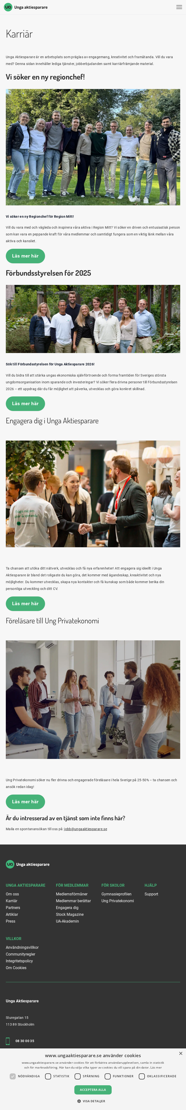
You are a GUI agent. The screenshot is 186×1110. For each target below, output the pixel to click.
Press (10, 921)
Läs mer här (25, 256)
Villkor (13, 938)
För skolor (112, 885)
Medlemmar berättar (73, 901)
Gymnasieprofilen (116, 894)
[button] (93, 1101)
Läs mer (156, 1067)
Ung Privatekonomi (117, 901)
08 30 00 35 (25, 1041)
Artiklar (12, 914)
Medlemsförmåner (71, 894)
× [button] (180, 1053)
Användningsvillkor (22, 947)
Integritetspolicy (19, 961)
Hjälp (151, 885)
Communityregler (20, 954)
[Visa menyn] (179, 7)
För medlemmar (72, 885)
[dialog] (93, 1079)
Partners (13, 907)
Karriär (11, 901)
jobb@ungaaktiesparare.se (85, 829)
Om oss (12, 894)
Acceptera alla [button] (93, 1090)
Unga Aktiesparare (25, 885)
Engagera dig (67, 907)
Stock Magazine (70, 914)
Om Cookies (16, 967)
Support (151, 894)
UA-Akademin (67, 921)
